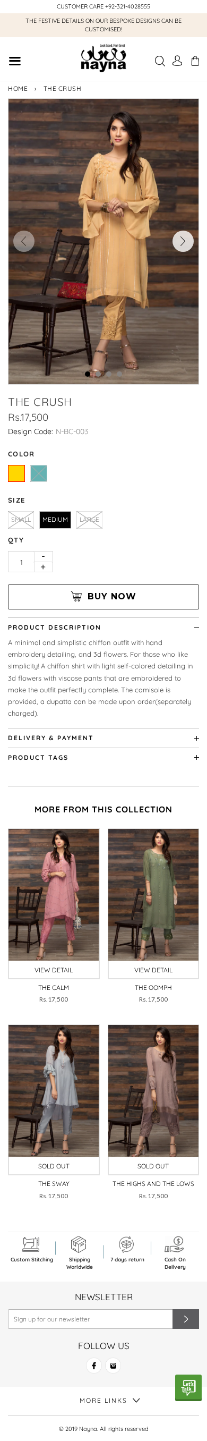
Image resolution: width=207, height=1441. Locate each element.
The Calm (53, 987)
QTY (16, 540)
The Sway (54, 1184)
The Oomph (153, 987)
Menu (14, 62)
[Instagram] (113, 1370)
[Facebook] (94, 1370)
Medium (55, 519)
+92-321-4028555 (127, 6)
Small (21, 519)
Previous (23, 241)
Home (18, 88)
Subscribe (185, 1319)
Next (183, 241)
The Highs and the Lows (153, 1184)
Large (89, 519)
